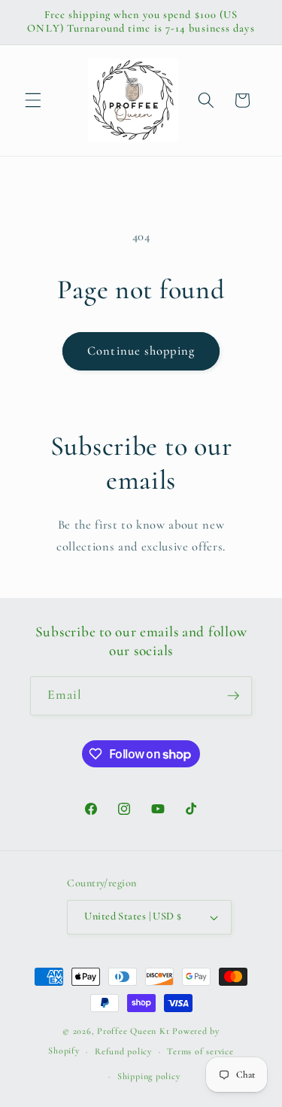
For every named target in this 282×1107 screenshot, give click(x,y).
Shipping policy (148, 1076)
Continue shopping (141, 350)
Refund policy (123, 1051)
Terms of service (200, 1051)
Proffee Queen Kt (133, 1031)
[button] (33, 100)
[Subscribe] (233, 695)
